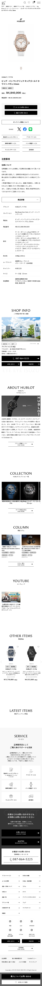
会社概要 (4, 958)
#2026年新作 (5, 552)
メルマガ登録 (22, 962)
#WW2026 (4, 555)
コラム (24, 886)
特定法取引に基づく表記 (8, 962)
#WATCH (12, 552)
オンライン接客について (21, 122)
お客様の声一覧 (6, 908)
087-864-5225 (23, 859)
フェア (24, 902)
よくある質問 (5, 881)
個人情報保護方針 (17, 958)
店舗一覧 (4, 897)
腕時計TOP (9, 6)
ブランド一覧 (5, 902)
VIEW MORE (33, 343)
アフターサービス (6, 875)
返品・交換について (7, 886)
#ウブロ (11, 555)
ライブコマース (26, 908)
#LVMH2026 (33, 552)
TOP (2, 6)
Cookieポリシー (32, 958)
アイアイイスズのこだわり (29, 897)
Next (39, 489)
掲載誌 (3, 913)
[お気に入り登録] (17, 646)
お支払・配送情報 (27, 881)
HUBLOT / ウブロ (30, 6)
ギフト (24, 892)
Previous (2, 489)
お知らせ (4, 892)
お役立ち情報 (26, 875)
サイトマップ (32, 962)
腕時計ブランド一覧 (19, 6)
